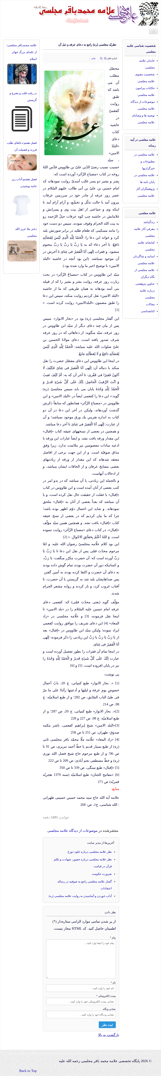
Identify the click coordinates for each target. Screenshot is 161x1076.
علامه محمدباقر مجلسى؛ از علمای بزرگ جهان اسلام (21, 52)
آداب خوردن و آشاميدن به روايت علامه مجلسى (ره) (80, 896)
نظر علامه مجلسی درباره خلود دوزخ (90, 851)
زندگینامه (149, 222)
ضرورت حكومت (102, 873)
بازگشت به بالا (108, 1035)
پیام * (113, 937)
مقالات (150, 304)
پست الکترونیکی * (106, 995)
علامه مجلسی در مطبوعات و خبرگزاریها (144, 161)
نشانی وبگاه (109, 1009)
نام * (113, 982)
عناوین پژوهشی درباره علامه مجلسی (145, 290)
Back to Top (28, 1071)
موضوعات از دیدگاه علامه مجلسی (72, 831)
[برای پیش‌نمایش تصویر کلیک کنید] (75, 111)
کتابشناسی (148, 311)
